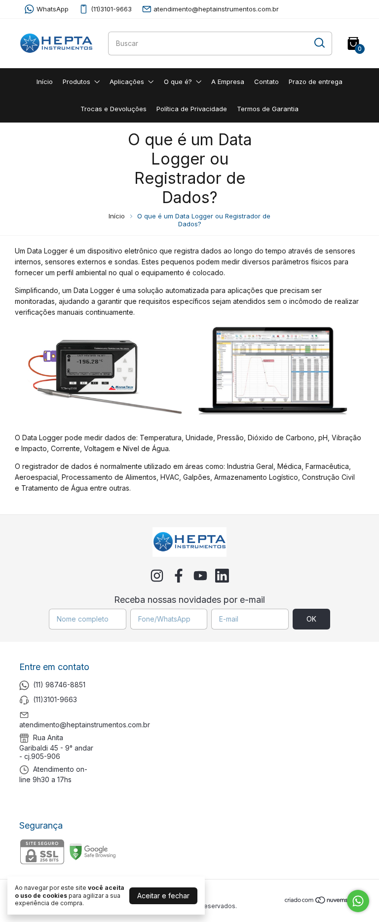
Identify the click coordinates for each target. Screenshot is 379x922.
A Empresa (227, 81)
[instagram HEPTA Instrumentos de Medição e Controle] (157, 576)
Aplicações (127, 81)
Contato (266, 81)
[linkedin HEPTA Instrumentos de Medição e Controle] (222, 576)
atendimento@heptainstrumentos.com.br (216, 9)
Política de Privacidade (191, 109)
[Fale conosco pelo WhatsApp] (358, 901)
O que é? (178, 81)
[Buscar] (318, 43)
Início (45, 81)
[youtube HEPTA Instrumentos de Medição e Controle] (200, 576)
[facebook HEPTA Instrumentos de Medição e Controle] (179, 576)
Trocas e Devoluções (113, 109)
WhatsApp (53, 9)
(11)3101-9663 (111, 9)
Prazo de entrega (315, 81)
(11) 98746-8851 (59, 684)
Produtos (76, 81)
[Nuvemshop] (322, 901)
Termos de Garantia (268, 109)
